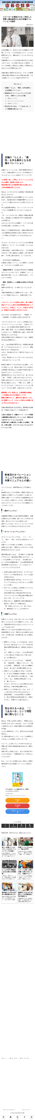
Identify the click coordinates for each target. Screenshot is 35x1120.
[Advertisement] (17, 132)
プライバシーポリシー (9, 1109)
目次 (15, 84)
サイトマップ (26, 1109)
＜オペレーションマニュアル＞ (15, 101)
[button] (31, 572)
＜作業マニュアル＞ (12, 103)
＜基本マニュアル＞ (12, 98)
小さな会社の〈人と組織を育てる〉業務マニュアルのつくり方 (17, 790)
